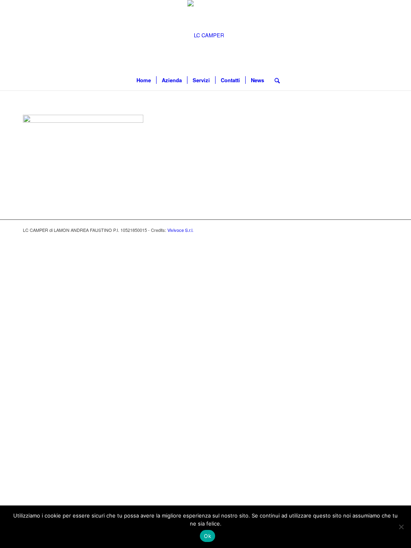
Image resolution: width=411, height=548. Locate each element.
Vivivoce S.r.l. (180, 230)
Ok (207, 536)
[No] (401, 527)
